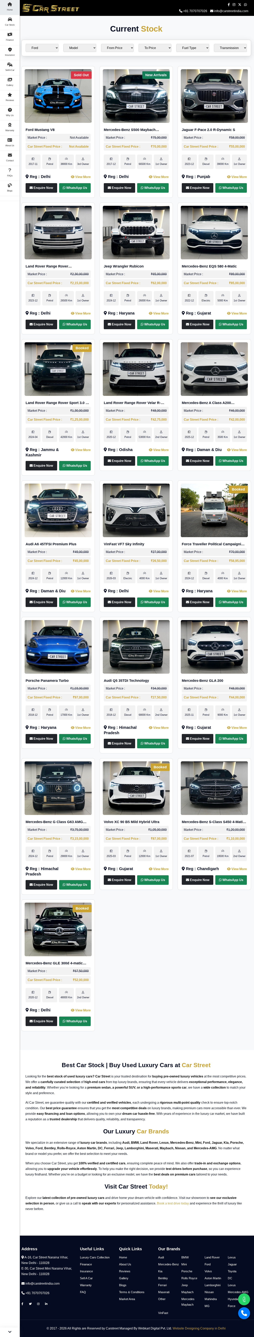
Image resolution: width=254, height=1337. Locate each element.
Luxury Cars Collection (95, 1257)
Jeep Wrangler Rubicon (124, 266)
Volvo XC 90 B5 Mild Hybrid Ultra (131, 822)
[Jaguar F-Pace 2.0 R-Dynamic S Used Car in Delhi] (214, 95)
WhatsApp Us (76, 187)
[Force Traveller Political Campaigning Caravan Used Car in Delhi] (214, 510)
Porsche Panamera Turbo (47, 681)
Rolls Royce (189, 1278)
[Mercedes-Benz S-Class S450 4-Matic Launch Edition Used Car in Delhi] (214, 788)
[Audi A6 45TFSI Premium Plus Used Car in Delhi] (58, 510)
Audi (161, 1257)
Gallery (123, 1278)
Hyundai (233, 1299)
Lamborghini (212, 1285)
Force (231, 1306)
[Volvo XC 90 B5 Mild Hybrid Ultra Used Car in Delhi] (136, 788)
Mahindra (211, 1299)
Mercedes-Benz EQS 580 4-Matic (209, 266)
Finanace (86, 1264)
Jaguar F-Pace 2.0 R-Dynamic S (208, 130)
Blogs (122, 1285)
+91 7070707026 (194, 11)
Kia (160, 1271)
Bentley (163, 1278)
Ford (208, 1264)
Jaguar (232, 1264)
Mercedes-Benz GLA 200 (202, 681)
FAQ (83, 1292)
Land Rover (212, 1257)
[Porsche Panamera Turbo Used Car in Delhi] (58, 646)
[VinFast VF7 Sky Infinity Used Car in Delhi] (136, 510)
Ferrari (162, 1285)
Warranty (86, 1285)
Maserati (163, 1292)
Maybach (187, 1292)
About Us (125, 1264)
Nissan (209, 1292)
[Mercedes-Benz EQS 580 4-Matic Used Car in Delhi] (214, 232)
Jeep (184, 1285)
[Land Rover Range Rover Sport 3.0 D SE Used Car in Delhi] (58, 368)
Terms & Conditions (131, 1292)
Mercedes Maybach (187, 1301)
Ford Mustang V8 (40, 130)
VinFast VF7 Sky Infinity (124, 544)
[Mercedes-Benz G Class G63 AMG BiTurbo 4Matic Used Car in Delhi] (58, 788)
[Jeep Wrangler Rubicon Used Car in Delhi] (136, 232)
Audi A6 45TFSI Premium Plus (51, 544)
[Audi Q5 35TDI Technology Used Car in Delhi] (136, 646)
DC (230, 1278)
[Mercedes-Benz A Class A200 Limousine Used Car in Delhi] (214, 368)
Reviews (124, 1271)
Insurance (86, 1271)
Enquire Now (43, 187)
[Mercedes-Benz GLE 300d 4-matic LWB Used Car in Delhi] (58, 929)
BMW (185, 1257)
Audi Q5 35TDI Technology (126, 681)
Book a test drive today (173, 1203)
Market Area (127, 1299)
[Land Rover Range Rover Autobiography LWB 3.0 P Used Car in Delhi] (58, 232)
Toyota (232, 1271)
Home (123, 1257)
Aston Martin (213, 1278)
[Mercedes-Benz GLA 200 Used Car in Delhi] (214, 646)
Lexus (232, 1257)
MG (207, 1306)
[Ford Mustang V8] (58, 95)
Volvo (208, 1271)
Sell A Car (86, 1278)
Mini (184, 1264)
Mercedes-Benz (168, 1264)
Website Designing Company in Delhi (199, 1328)
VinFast (163, 1313)
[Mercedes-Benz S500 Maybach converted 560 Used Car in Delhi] (136, 95)
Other (161, 1299)
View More (82, 177)
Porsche (186, 1271)
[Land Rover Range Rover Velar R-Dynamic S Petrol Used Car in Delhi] (136, 368)
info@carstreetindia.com (231, 11)
